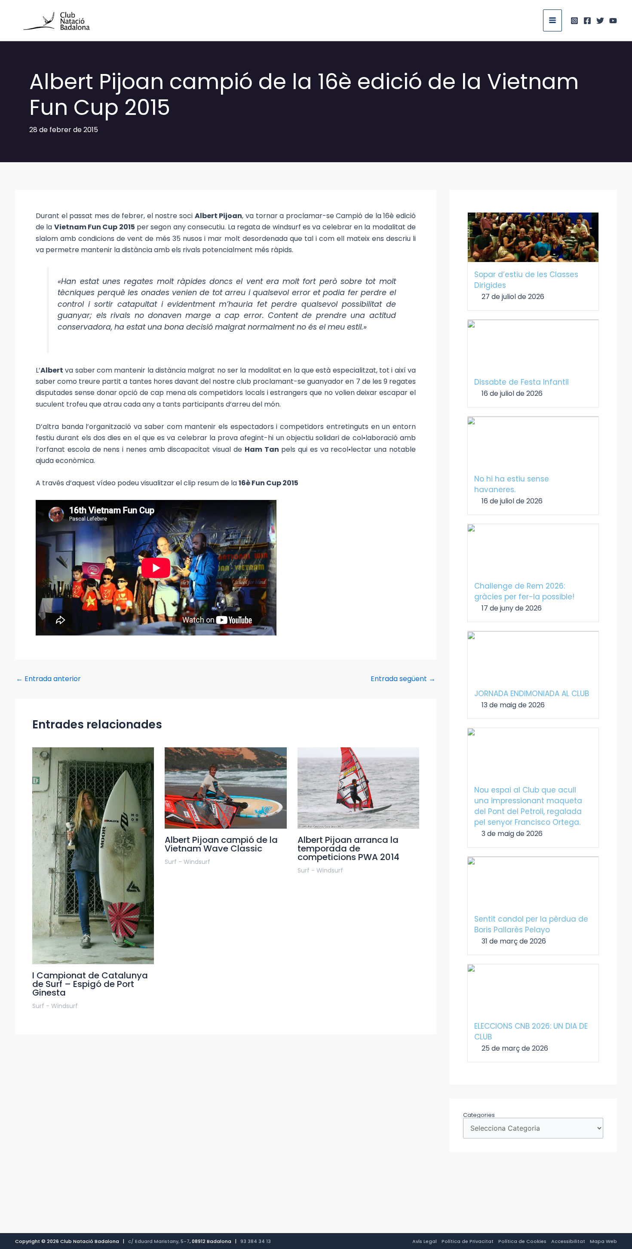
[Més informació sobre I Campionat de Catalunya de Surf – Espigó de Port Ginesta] (93, 855)
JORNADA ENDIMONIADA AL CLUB (531, 693)
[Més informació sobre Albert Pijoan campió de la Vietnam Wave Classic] (225, 788)
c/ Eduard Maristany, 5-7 (159, 1241)
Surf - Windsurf (55, 1006)
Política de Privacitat (468, 1241)
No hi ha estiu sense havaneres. (511, 484)
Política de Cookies (522, 1241)
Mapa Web (603, 1241)
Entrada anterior (48, 678)
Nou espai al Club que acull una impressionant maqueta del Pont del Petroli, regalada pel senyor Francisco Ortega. (528, 806)
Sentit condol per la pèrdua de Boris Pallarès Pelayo (531, 924)
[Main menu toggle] (552, 20)
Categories (479, 1115)
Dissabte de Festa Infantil (521, 382)
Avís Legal (424, 1241)
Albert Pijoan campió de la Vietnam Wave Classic (221, 844)
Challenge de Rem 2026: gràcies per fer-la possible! (524, 591)
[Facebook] (587, 21)
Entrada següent (403, 678)
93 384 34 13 (255, 1241)
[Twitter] (600, 21)
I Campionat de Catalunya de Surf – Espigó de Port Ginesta (90, 984)
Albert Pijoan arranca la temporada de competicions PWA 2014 (348, 848)
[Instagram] (574, 21)
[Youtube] (613, 21)
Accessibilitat (568, 1241)
